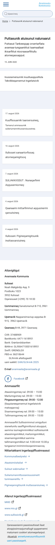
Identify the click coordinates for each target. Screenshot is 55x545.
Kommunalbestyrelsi (16, 456)
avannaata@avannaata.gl (26, 369)
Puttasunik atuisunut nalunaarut (27, 21)
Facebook (19, 378)
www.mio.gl (11, 508)
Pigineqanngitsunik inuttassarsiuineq (25, 485)
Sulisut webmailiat (15, 469)
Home (5, 21)
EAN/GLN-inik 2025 (28, 362)
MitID (7, 502)
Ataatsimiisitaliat (14, 462)
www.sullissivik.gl (14, 514)
